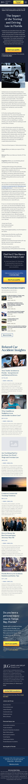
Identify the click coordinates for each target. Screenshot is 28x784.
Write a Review (7, 716)
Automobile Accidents (9, 725)
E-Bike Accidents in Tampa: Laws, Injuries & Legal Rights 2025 (15, 296)
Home (3, 9)
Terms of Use (18, 761)
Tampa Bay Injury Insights (10, 9)
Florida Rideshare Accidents (10, 741)
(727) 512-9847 (7, 56)
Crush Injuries (6, 737)
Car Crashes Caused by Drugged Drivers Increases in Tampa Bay (15, 312)
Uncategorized (19, 9)
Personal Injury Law (8, 707)
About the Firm (7, 704)
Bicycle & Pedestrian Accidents (11, 729)
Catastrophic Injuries (8, 739)
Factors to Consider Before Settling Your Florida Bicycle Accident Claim (16, 326)
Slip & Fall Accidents (8, 732)
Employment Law (7, 714)
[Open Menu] (26, 2)
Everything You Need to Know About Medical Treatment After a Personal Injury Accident (15, 304)
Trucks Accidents (7, 727)
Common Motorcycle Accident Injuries (12, 319)
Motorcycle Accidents (9, 734)
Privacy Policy (10, 761)
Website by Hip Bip (14, 764)
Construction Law (7, 711)
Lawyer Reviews (7, 709)
